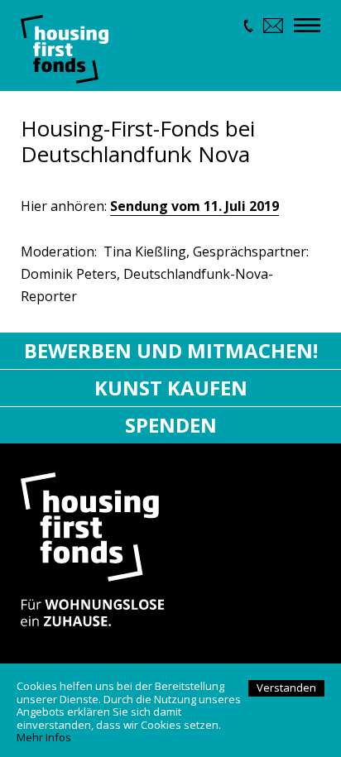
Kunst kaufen (170, 387)
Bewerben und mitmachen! (171, 350)
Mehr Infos (44, 737)
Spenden (171, 424)
